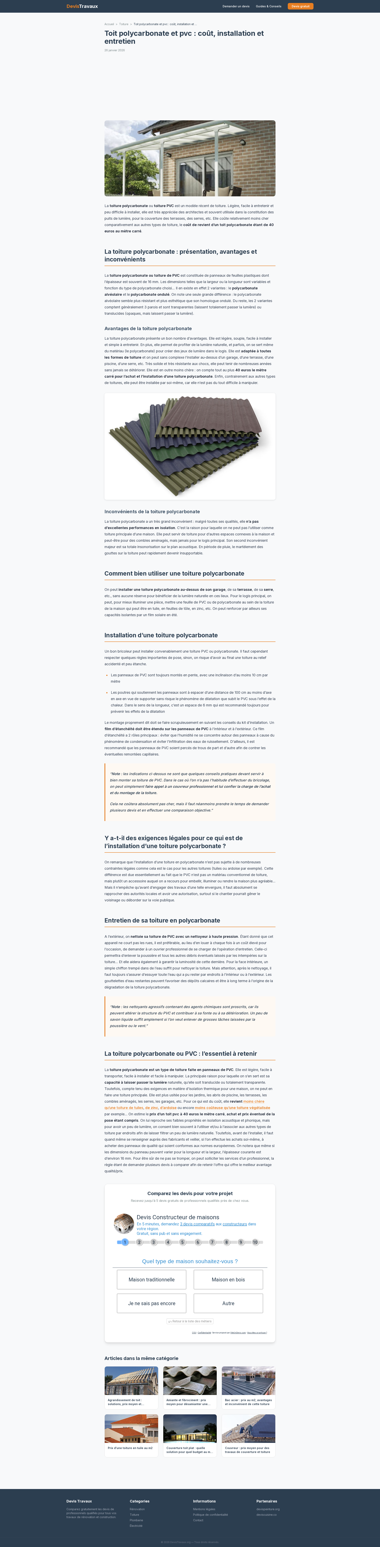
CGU (194, 1333)
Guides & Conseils (268, 6)
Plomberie (136, 1520)
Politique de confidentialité (210, 1514)
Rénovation (137, 1509)
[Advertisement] (223, 86)
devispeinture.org (268, 1509)
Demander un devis (236, 6)
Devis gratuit (301, 6)
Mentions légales (204, 1509)
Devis (82, 6)
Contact (198, 1520)
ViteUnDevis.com (238, 1333)
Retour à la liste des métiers (192, 1321)
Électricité (136, 1525)
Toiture (134, 1514)
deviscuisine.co (266, 1514)
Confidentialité (204, 1333)
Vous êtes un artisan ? (257, 1333)
